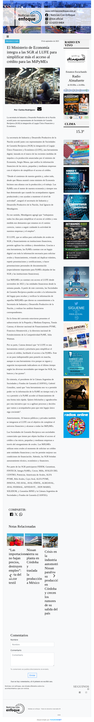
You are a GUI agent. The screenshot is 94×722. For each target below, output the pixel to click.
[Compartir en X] (16, 515)
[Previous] (10, 576)
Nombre (14, 639)
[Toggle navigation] (7, 36)
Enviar (32, 675)
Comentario (16, 650)
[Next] (54, 576)
